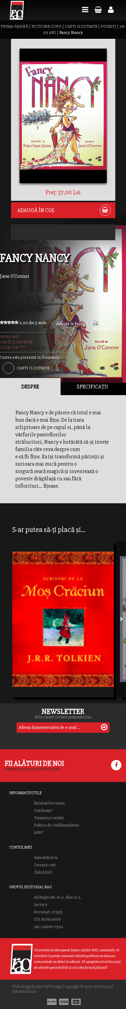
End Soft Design (49, 986)
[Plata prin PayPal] (52, 1002)
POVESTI (108, 26)
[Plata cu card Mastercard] (76, 1002)
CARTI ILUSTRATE (81, 26)
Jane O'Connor (14, 276)
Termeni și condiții (49, 818)
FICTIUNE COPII (46, 26)
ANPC (39, 832)
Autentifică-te (46, 858)
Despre (30, 386)
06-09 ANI (9, 336)
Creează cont (45, 865)
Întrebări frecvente (49, 803)
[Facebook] (116, 765)
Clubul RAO (43, 872)
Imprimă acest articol (104, 326)
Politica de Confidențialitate (56, 825)
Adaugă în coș (35, 210)
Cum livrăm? (43, 810)
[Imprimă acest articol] (95, 324)
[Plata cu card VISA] (64, 1002)
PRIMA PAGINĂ (14, 26)
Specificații (92, 386)
